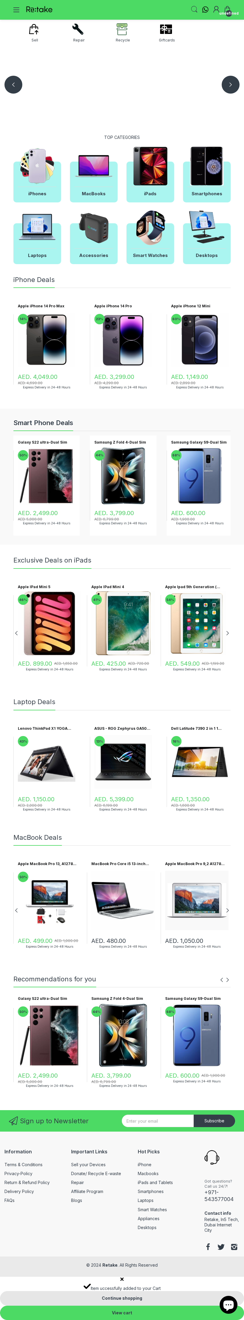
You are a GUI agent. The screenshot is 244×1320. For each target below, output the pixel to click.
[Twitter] (221, 1247)
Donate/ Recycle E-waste (96, 1173)
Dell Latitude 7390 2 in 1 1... (196, 728)
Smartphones (151, 1191)
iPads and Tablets (155, 1182)
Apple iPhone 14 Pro (113, 306)
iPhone (144, 1164)
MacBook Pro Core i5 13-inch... (120, 864)
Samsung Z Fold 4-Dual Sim (120, 442)
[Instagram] (234, 1247)
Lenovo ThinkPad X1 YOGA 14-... (43, 728)
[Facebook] (208, 1247)
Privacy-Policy (18, 1173)
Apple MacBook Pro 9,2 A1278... (195, 864)
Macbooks (148, 1173)
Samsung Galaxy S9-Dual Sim (199, 442)
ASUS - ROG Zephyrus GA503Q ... (123, 728)
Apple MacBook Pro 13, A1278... (47, 864)
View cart (122, 1312)
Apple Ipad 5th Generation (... (192, 587)
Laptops (146, 1200)
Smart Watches (152, 1209)
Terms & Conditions (23, 1164)
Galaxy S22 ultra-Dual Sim (42, 442)
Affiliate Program (87, 1191)
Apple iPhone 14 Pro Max (41, 306)
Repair (77, 1182)
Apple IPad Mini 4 (107, 587)
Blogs (76, 1200)
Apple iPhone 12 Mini (190, 306)
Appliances (148, 1218)
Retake (110, 1265)
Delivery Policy (19, 1191)
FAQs (9, 1200)
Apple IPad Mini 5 (34, 587)
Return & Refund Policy (27, 1182)
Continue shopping (122, 1298)
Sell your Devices (88, 1164)
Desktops (147, 1227)
